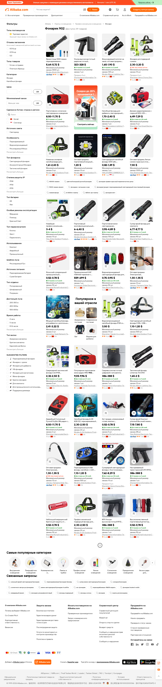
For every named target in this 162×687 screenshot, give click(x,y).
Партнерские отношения (141, 635)
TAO (100, 673)
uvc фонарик (80, 587)
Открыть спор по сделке (109, 623)
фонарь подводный (66, 593)
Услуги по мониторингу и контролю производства (46, 633)
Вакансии (9, 627)
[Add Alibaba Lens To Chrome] (42, 662)
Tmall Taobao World (68, 673)
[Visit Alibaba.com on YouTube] (152, 644)
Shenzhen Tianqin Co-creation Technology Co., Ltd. (113, 334)
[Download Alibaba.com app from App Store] (129, 662)
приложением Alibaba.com (108, 662)
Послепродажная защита (46, 627)
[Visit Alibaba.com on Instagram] (147, 644)
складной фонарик (120, 582)
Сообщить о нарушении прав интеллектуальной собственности (111, 634)
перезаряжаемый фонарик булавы (59, 582)
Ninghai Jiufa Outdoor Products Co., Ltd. (141, 334)
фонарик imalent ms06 (131, 587)
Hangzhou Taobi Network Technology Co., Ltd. (57, 334)
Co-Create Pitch (11, 615)
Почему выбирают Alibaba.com (17, 611)
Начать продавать (138, 618)
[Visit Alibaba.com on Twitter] (142, 644)
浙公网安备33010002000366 (122, 683)
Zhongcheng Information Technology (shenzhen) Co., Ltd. (85, 77)
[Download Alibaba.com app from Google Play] (148, 662)
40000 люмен (54, 181)
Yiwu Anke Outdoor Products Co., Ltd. (57, 239)
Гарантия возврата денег (46, 615)
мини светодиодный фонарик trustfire (55, 587)
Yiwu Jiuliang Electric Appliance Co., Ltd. (57, 386)
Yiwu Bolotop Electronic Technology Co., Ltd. (141, 173)
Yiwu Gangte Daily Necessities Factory (113, 239)
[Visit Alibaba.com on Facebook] (132, 644)
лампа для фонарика (119, 593)
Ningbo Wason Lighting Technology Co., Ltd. (113, 74)
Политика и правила (44, 639)
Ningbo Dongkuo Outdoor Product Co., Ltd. (85, 237)
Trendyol (108, 673)
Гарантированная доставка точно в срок (47, 621)
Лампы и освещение (63, 24)
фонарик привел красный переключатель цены (116, 181)
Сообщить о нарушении (109, 641)
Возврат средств (106, 627)
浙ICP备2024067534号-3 (146, 683)
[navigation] (24, 285)
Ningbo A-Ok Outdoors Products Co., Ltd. (57, 173)
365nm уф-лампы (91, 193)
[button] (84, 9)
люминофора (54, 193)
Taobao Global (91, 673)
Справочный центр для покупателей (108, 612)
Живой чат (103, 618)
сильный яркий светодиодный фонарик (25, 582)
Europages (118, 673)
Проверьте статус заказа (141, 623)
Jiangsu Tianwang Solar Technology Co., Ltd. (141, 285)
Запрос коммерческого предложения (77, 619)
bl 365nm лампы (72, 193)
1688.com (55, 673)
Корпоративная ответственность (12, 621)
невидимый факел (17, 593)
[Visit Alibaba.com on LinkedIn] (137, 644)
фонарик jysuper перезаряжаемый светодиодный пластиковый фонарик (123, 187)
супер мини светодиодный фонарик (92, 582)
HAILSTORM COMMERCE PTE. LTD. (113, 173)
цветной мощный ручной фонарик (79, 181)
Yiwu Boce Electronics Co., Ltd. (113, 287)
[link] (158, 663)
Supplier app (72, 662)
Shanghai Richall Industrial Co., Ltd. (57, 287)
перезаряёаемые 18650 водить (104, 587)
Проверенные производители (80, 613)
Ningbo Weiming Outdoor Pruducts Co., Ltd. (85, 173)
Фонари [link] (108, 24)
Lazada (81, 673)
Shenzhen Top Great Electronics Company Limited (141, 126)
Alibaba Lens (18, 662)
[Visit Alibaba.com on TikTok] (157, 644)
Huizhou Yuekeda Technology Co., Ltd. (85, 386)
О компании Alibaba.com (15, 605)
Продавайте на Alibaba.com (142, 613)
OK (37, 92)
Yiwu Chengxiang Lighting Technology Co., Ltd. (113, 126)
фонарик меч (110, 193)
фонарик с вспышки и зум (80, 187)
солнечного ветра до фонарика (22, 587)
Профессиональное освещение (88, 24)
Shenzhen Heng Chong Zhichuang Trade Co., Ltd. (141, 77)
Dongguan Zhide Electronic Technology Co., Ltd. (85, 285)
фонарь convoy (85, 593)
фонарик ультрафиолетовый (41, 593)
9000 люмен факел (56, 187)
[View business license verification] (104, 683)
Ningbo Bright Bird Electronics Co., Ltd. (57, 72)
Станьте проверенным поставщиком (140, 629)
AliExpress (45, 673)
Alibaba (48, 24)
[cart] (118, 10)
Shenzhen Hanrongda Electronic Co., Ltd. (57, 126)
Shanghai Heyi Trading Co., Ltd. (141, 239)
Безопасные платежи (45, 611)
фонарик (102, 593)
